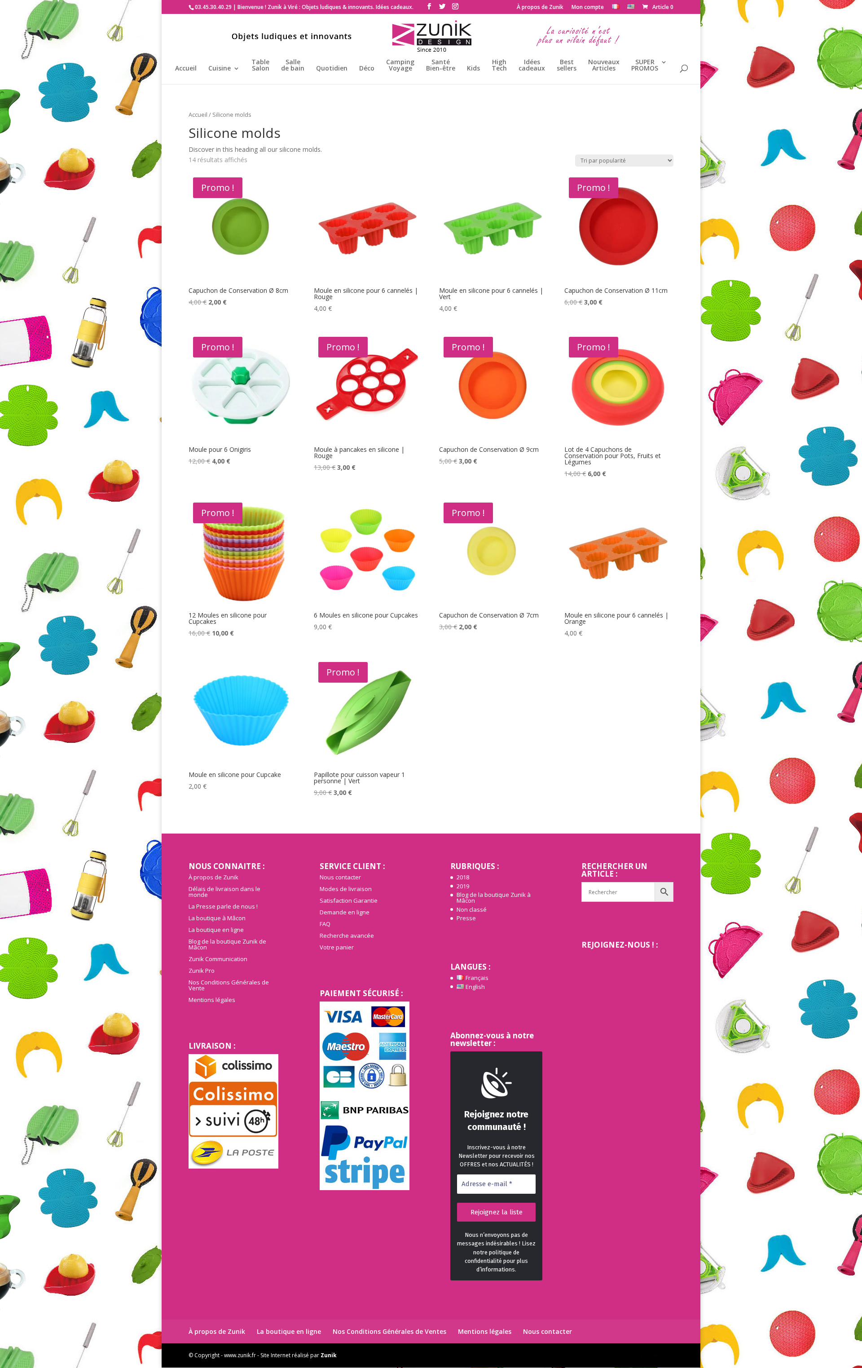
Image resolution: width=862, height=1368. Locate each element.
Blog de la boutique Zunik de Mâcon (227, 944)
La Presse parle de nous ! (223, 906)
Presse (466, 918)
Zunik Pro (202, 970)
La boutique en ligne (216, 930)
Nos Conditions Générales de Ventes (389, 1331)
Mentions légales (212, 1000)
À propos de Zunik (540, 7)
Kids (473, 68)
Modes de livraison (346, 889)
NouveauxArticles (604, 65)
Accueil (186, 68)
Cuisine (219, 68)
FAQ (325, 924)
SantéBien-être (440, 65)
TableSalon (260, 65)
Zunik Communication (218, 959)
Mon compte (588, 7)
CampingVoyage (400, 65)
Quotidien (331, 68)
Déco (366, 68)
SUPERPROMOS (644, 65)
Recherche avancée (347, 935)
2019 (463, 886)
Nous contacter (340, 877)
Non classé (472, 909)
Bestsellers (566, 65)
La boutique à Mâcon (217, 918)
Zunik (329, 1355)
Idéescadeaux (532, 65)
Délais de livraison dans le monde (224, 892)
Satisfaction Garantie (349, 900)
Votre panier (337, 947)
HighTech (499, 65)
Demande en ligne (344, 912)
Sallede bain (292, 65)
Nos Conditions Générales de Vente (229, 985)
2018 (463, 877)
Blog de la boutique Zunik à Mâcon (494, 898)
